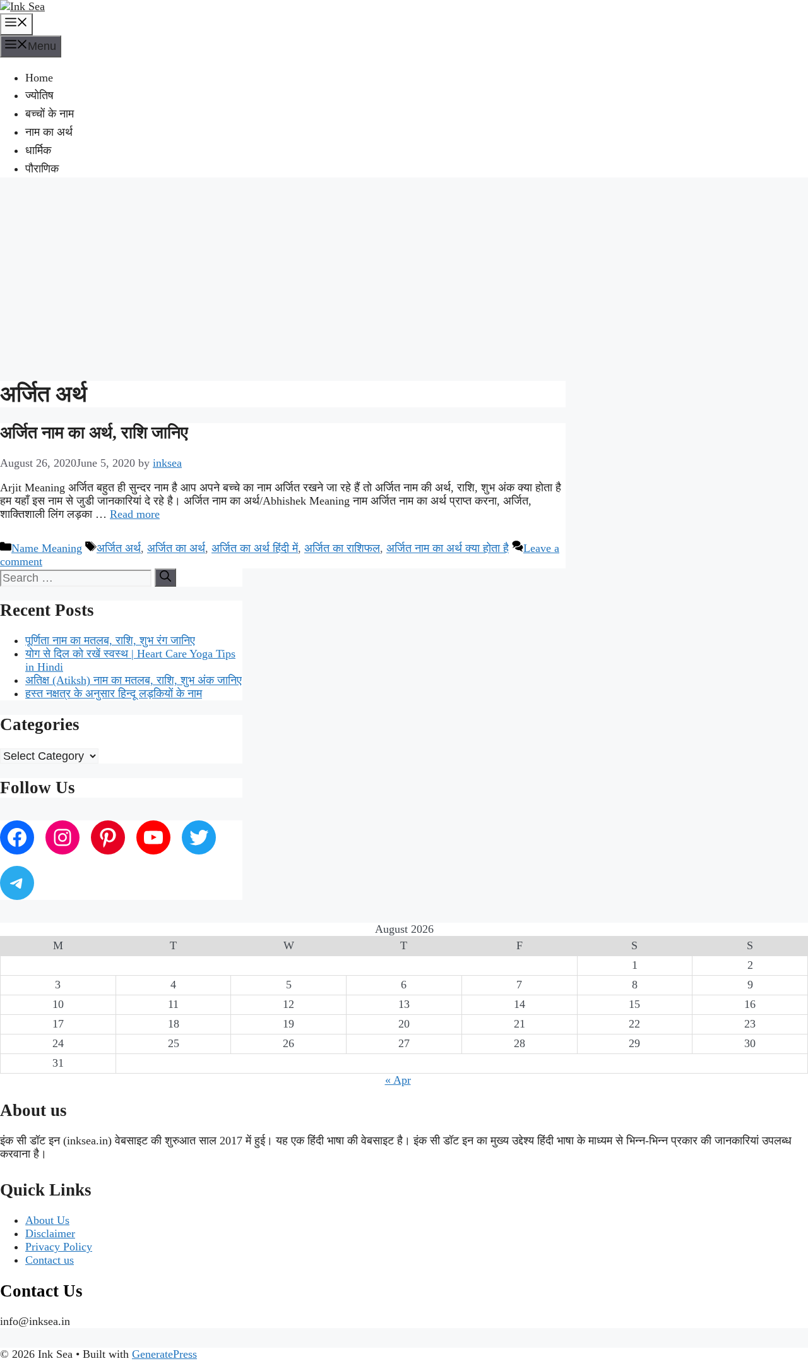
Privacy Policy (58, 1246)
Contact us (49, 1260)
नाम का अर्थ (49, 132)
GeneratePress (164, 1354)
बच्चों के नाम (49, 113)
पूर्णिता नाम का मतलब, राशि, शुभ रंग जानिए (110, 640)
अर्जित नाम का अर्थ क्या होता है (447, 548)
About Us (47, 1220)
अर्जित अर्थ (119, 548)
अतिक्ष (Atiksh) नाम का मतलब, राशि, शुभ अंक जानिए (133, 680)
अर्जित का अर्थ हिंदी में (254, 548)
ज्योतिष (39, 95)
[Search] (165, 577)
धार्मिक (38, 150)
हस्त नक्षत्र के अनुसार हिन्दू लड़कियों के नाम (113, 693)
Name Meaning (46, 548)
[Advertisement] (404, 277)
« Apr (398, 1080)
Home (39, 77)
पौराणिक (42, 168)
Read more (135, 514)
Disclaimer (50, 1233)
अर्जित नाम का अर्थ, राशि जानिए (94, 432)
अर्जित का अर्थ (176, 548)
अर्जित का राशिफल (342, 548)
